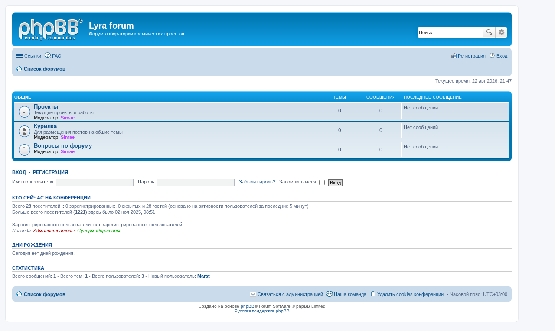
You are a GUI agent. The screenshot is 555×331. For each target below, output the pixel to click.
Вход (19, 172)
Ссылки (32, 55)
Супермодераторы (98, 230)
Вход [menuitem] (501, 55)
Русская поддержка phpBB (262, 311)
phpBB (248, 306)
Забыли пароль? (257, 181)
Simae (68, 117)
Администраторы (54, 230)
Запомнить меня (298, 181)
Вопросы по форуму (63, 145)
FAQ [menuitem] (57, 55)
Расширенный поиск (501, 32)
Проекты (46, 106)
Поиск (489, 32)
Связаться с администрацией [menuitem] (290, 294)
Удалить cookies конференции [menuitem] (410, 294)
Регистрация (50, 172)
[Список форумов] (51, 28)
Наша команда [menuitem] (350, 294)
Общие (22, 97)
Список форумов (44, 294)
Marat (203, 276)
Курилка (45, 126)
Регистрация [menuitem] (472, 55)
